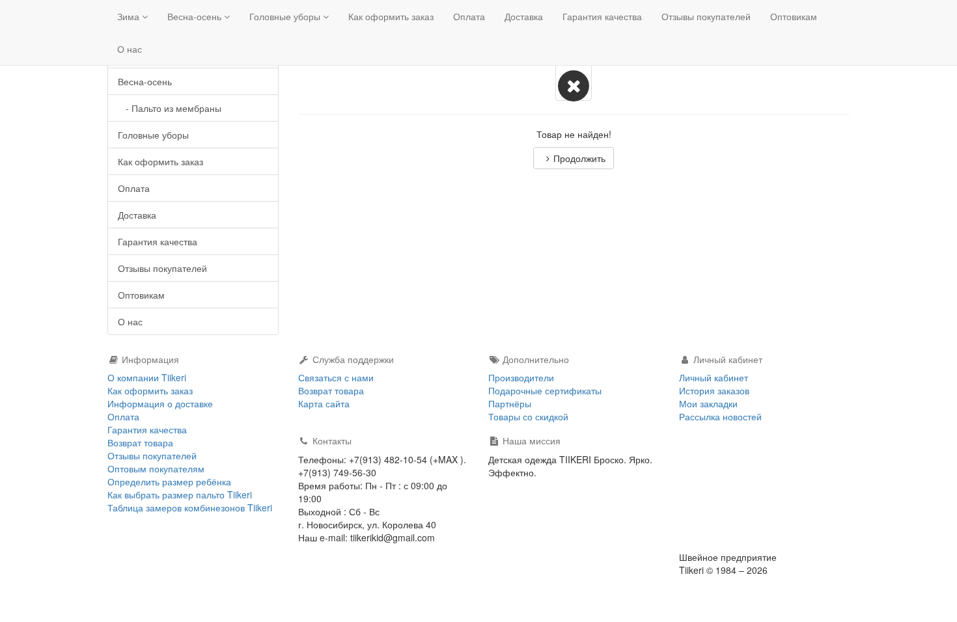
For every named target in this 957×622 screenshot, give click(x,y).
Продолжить (579, 158)
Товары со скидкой (528, 416)
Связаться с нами (336, 377)
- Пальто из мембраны (169, 108)
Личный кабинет (713, 377)
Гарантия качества (602, 16)
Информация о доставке (160, 403)
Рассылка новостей (720, 416)
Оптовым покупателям (155, 468)
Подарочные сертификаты (545, 390)
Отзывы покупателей (706, 16)
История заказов (714, 390)
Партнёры (509, 403)
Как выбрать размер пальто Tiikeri (179, 494)
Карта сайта (324, 403)
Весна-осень (195, 16)
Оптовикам (793, 16)
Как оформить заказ (391, 16)
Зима (129, 16)
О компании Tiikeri (146, 377)
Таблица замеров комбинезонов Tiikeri (189, 507)
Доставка (524, 16)
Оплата (469, 16)
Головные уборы (286, 16)
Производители (521, 377)
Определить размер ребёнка (169, 481)
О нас (129, 48)
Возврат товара (140, 442)
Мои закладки (708, 403)
